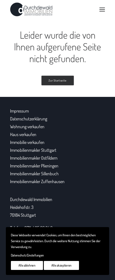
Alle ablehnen (26, 265)
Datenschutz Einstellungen (27, 255)
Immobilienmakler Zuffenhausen (37, 181)
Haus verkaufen (23, 134)
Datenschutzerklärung (28, 119)
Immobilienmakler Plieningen (34, 166)
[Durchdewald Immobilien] (31, 10)
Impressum (19, 111)
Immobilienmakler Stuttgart (33, 150)
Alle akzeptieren (61, 265)
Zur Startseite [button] (58, 80)
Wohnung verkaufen (27, 126)
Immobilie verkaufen (27, 142)
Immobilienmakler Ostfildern (34, 158)
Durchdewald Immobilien (31, 199)
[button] (102, 9)
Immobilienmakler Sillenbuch (34, 173)
